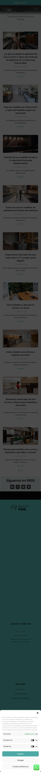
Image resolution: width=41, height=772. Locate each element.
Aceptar (20, 754)
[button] (37, 713)
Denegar (20, 760)
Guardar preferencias (20, 767)
